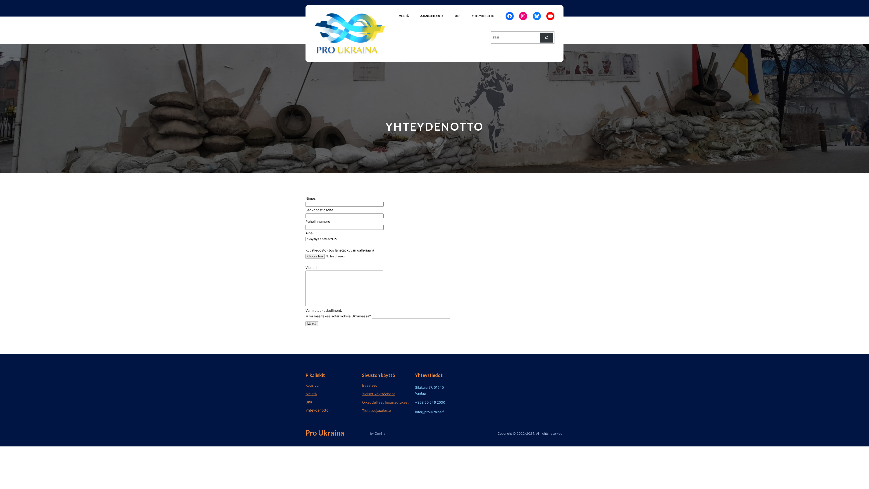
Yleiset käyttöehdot (378, 394)
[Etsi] (546, 38)
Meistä (311, 394)
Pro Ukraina (325, 432)
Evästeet (369, 385)
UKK (309, 402)
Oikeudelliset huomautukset (385, 402)
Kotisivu (312, 385)
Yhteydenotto (317, 410)
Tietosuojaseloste (376, 410)
